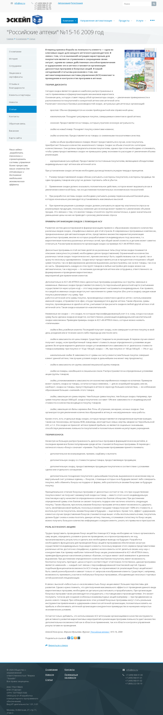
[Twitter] (72, 638)
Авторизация (64, 3)
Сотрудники (15, 65)
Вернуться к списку (58, 645)
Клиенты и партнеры (20, 95)
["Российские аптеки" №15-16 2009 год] (140, 49)
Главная (10, 39)
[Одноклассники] (75, 638)
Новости (13, 102)
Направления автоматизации (96, 20)
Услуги (140, 20)
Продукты (125, 20)
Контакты (14, 116)
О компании (21, 39)
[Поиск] (154, 4)
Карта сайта (15, 137)
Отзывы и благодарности (17, 86)
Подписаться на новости (71, 676)
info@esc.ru (19, 3)
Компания (69, 20)
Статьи (32, 39)
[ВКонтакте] (68, 638)
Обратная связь (17, 123)
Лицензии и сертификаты (16, 75)
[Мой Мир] (79, 638)
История (13, 58)
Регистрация (77, 3)
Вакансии (14, 130)
